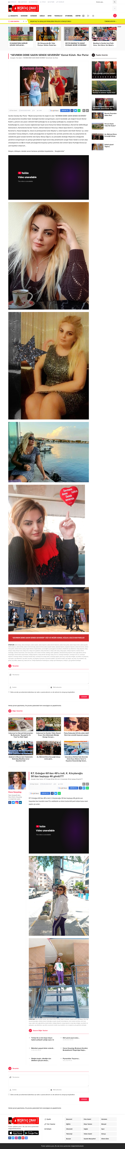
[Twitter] (13, 1138)
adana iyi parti (84, 645)
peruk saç (62, 656)
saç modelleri (80, 658)
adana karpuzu (12, 646)
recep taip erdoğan (70, 656)
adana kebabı (20, 646)
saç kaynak (36, 658)
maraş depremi (66, 1023)
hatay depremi (80, 648)
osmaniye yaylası (54, 656)
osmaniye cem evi (74, 654)
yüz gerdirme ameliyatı (75, 660)
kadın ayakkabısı (55, 652)
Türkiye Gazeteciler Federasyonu (40, 660)
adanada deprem (60, 646)
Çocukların (59, 648)
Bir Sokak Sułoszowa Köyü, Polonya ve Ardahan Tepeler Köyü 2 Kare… (104, 92)
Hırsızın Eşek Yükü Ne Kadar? (110, 125)
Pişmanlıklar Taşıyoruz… (71, 1059)
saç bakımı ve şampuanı (82, 656)
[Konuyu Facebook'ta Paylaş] (72, 110)
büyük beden (37, 648)
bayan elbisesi (30, 648)
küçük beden (24, 654)
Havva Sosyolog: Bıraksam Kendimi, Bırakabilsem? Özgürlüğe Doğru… (75, 1049)
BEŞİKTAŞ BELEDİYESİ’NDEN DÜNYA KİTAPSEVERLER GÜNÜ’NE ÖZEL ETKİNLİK (57, 21)
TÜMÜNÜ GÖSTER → (110, 21)
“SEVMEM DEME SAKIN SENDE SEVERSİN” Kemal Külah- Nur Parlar (103, 108)
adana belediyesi (26, 645)
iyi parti (54, 1021)
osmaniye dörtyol (17, 656)
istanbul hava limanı (19, 652)
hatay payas (63, 650)
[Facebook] (9, 1138)
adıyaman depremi (70, 646)
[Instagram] (16, 1138)
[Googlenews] (26, 1138)
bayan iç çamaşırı (65, 1019)
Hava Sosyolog (14, 792)
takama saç (21, 660)
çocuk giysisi (52, 648)
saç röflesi (14, 660)
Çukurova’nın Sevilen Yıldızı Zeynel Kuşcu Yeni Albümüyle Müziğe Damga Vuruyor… (48, 735)
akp (48, 1019)
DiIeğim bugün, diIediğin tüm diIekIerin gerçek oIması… (41, 1060)
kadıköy (48, 652)
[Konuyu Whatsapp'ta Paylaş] (79, 110)
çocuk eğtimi (45, 648)
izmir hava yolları (29, 652)
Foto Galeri (19, 58)
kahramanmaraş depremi (66, 652)
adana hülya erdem (75, 645)
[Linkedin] (19, 1138)
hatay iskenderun (45, 650)
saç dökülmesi (18, 658)
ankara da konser (79, 646)
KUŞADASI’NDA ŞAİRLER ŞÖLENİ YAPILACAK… (18, 44)
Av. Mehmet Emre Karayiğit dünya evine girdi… (48, 758)
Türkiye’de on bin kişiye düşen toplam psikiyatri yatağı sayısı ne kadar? (42, 1040)
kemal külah (18, 654)
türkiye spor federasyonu (56, 660)
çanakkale (80, 1019)
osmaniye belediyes (63, 654)
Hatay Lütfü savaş (55, 650)
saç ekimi (24, 658)
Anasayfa (12, 58)
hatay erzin (26, 650)
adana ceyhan (34, 645)
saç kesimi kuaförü (50, 658)
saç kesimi (42, 658)
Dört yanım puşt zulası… (71, 1038)
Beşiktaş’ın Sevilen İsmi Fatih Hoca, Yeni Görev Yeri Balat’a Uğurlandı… (103, 45)
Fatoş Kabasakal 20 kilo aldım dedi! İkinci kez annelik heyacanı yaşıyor (76, 734)
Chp (84, 1019)
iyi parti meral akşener (62, 1021)
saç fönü (30, 658)
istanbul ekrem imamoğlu (45, 1021)
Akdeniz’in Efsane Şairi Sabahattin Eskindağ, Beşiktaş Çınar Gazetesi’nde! (21, 759)
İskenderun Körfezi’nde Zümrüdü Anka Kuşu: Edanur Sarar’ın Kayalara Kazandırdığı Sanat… (76, 759)
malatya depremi (33, 654)
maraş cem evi (54, 654)
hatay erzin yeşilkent (34, 650)
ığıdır (33, 1023)
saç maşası (68, 658)
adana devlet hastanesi (53, 645)
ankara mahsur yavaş (20, 648)
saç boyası (11, 658)
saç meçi (74, 658)
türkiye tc (65, 660)
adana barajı (18, 645)
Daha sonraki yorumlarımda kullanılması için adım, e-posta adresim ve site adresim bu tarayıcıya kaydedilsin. (42, 692)
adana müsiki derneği (29, 646)
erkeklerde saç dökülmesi (69, 648)
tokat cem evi (27, 660)
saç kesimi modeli (60, 658)
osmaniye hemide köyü (29, 656)
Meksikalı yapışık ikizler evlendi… (42, 1048)
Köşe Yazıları (40, 779)
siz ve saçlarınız (70, 1025)
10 (115, 77)
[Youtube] (23, 1138)
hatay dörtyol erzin (17, 650)
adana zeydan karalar (49, 646)
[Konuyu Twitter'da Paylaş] (75, 110)
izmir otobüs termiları (39, 652)
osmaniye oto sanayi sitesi (43, 656)
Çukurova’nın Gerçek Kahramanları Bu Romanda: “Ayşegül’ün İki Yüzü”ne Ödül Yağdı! (20, 735)
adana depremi (43, 645)
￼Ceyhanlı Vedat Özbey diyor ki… (104, 72)
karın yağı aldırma (77, 652)
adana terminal (40, 646)
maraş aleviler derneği (44, 654)
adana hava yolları (64, 645)
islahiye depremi (71, 650)
